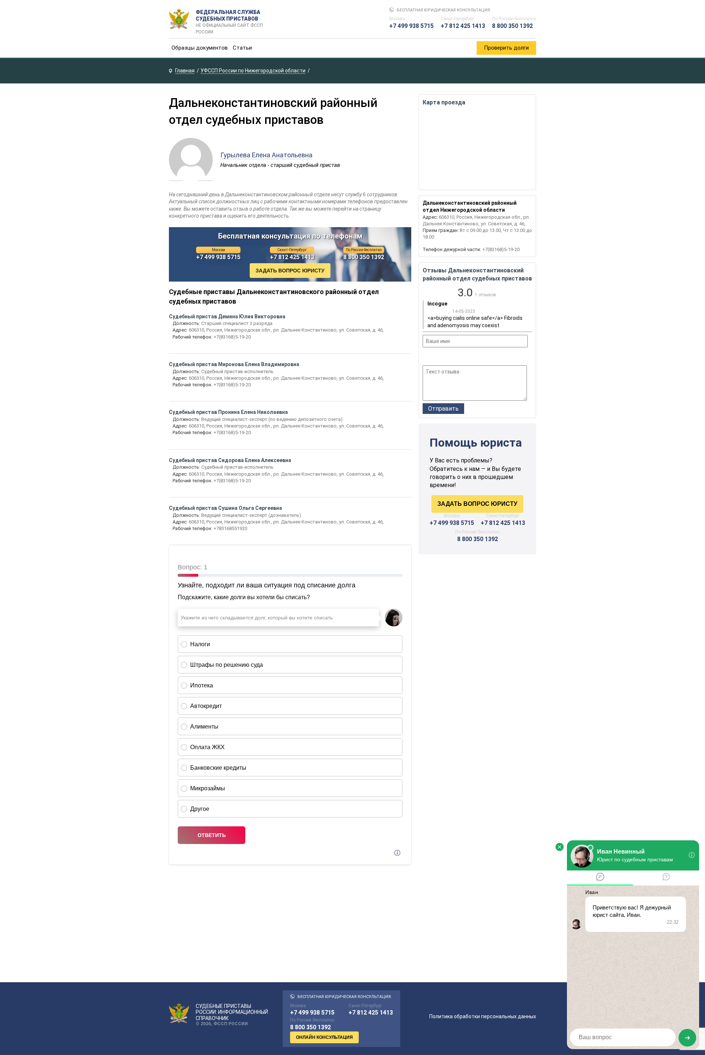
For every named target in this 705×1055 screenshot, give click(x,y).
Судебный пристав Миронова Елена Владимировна (234, 364)
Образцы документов (199, 47)
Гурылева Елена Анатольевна (266, 155)
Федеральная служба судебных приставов (229, 19)
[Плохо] (437, 357)
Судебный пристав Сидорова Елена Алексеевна (230, 460)
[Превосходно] (466, 357)
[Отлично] (457, 357)
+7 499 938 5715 (411, 25)
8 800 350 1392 (512, 25)
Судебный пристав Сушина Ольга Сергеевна (225, 508)
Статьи (242, 47)
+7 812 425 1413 (463, 25)
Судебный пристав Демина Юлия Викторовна (227, 316)
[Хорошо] (447, 357)
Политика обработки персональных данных (482, 1016)
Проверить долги (506, 47)
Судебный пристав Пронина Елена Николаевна (228, 412)
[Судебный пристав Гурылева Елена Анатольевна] (191, 177)
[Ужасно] (427, 357)
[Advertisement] (477, 622)
